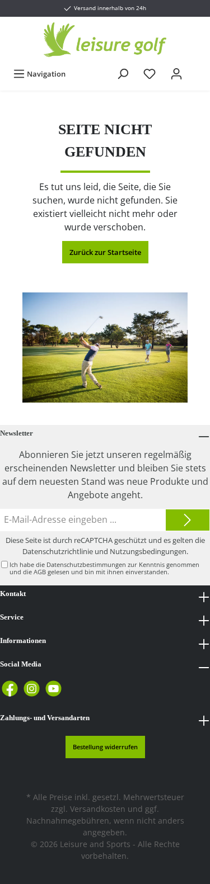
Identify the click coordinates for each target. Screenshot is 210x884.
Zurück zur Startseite (105, 252)
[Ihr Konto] (176, 74)
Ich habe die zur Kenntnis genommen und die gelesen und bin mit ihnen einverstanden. (104, 568)
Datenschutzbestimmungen (86, 564)
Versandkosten (97, 808)
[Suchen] (122, 74)
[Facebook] (10, 688)
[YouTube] (53, 688)
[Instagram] (31, 688)
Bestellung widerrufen (105, 747)
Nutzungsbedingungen (148, 551)
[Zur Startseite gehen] (105, 39)
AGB (40, 572)
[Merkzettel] (149, 74)
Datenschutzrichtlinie (57, 551)
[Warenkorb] (197, 68)
